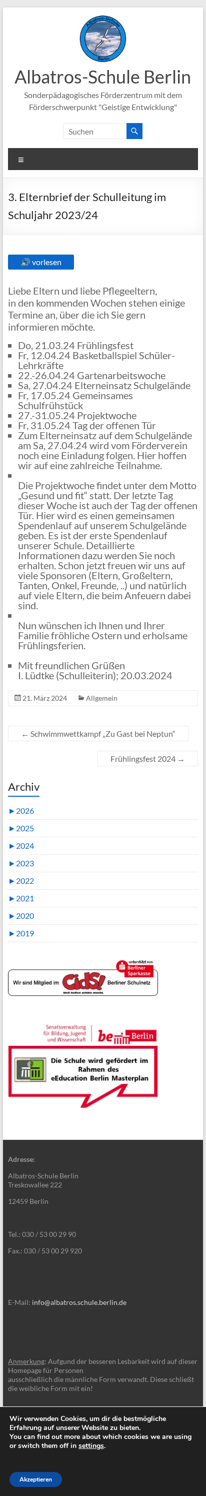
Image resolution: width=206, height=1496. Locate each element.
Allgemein (102, 698)
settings (91, 1445)
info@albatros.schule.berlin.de (79, 1302)
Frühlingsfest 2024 (147, 758)
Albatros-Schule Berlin (102, 77)
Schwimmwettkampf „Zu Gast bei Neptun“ (98, 733)
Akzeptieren (36, 1479)
